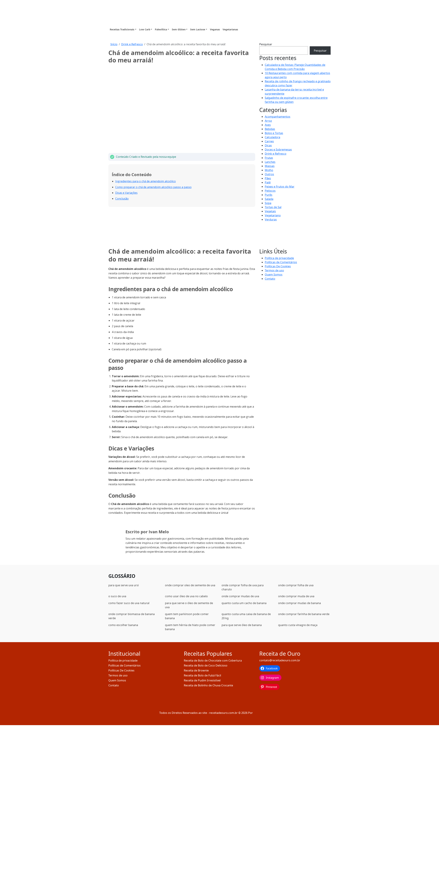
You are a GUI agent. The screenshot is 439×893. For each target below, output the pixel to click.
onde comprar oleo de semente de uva (190, 585)
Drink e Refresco (132, 44)
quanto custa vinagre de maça (297, 625)
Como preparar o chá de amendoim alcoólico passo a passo (153, 187)
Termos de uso (274, 270)
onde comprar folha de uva (295, 585)
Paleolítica (161, 29)
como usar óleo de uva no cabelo (186, 596)
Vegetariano (273, 215)
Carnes (269, 141)
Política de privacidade (279, 258)
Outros (269, 174)
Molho (269, 170)
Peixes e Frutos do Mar (279, 186)
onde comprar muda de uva (296, 596)
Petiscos (270, 191)
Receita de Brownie (196, 670)
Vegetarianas (230, 29)
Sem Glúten (179, 29)
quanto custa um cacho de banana (244, 603)
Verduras (271, 219)
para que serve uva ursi (123, 585)
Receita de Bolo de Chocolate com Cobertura (213, 660)
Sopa (268, 203)
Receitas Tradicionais (122, 29)
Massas (270, 166)
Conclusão (122, 198)
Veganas (215, 29)
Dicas (268, 145)
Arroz (268, 121)
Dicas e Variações (126, 193)
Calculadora (272, 137)
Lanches (270, 162)
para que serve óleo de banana (242, 625)
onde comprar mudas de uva (240, 596)
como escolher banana (123, 625)
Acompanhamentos (277, 116)
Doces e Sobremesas (278, 149)
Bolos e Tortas (274, 133)
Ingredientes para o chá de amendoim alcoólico (145, 181)
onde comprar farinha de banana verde (303, 614)
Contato (270, 279)
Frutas (269, 158)
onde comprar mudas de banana (299, 603)
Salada (269, 199)
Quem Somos (273, 274)
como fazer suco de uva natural (128, 603)
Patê (268, 182)
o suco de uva (117, 596)
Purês (268, 195)
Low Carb (144, 29)
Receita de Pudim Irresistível (202, 680)
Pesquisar (265, 44)
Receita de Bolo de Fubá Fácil (202, 675)
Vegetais (270, 211)
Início (113, 44)
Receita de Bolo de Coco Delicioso (205, 665)
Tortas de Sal (273, 207)
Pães (268, 178)
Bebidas (270, 129)
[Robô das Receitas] (266, 713)
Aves (268, 125)
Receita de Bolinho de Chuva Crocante (208, 685)
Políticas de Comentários (281, 262)
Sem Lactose (197, 29)
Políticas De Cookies (278, 266)
